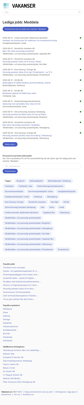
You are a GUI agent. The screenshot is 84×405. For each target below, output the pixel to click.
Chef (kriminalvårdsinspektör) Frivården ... (20, 296)
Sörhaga (6, 319)
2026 (19, 392)
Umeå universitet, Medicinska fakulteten (21, 212)
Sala (42, 207)
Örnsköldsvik (63, 249)
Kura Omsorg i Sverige (14, 202)
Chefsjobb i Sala (25, 186)
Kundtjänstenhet (9, 330)
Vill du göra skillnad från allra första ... (19, 299)
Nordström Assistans (37, 202)
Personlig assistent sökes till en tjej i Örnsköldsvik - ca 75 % (27, 72)
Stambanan (7, 340)
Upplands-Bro (49, 212)
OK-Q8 (66, 202)
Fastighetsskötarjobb (66, 191)
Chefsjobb (9, 186)
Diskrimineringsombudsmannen (50, 186)
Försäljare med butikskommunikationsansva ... (22, 281)
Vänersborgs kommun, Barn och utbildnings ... (22, 350)
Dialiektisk (7, 323)
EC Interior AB (9, 371)
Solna (51, 207)
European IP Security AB (13, 357)
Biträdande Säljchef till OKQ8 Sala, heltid (19, 93)
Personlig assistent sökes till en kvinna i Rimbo (22, 61)
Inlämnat (6, 316)
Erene (5, 312)
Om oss (17, 394)
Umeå (61, 207)
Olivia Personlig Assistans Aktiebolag (20, 207)
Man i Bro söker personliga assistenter (18, 51)
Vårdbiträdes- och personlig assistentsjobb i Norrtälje (27, 234)
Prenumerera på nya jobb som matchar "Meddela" (25, 29)
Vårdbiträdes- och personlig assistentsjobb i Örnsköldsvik (29, 249)
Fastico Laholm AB (10, 364)
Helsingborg (52, 197)
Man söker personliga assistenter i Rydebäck (21, 125)
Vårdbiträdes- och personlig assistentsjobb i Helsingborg (28, 228)
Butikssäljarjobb (36, 181)
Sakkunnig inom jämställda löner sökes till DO (21, 104)
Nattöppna (7, 309)
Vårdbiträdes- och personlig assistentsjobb (23, 218)
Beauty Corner (9, 368)
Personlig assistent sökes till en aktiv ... (19, 289)
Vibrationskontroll (10, 326)
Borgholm (21, 181)
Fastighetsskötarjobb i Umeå (17, 197)
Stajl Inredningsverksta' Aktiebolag (17, 361)
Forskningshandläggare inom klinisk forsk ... (21, 274)
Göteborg (38, 197)
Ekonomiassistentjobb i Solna (40, 191)
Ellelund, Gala (8, 354)
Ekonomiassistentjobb (14, 191)
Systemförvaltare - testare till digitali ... (19, 278)
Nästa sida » (10, 144)
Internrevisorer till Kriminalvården (16, 292)
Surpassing (7, 337)
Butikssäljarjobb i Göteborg (59, 181)
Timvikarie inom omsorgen (14, 267)
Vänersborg (64, 212)
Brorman (6, 333)
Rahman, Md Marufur (11, 378)
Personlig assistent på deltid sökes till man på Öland (24, 114)
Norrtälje (54, 202)
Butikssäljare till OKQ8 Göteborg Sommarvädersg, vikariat (27, 83)
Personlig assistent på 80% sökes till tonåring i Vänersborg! (27, 135)
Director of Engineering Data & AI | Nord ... (20, 285)
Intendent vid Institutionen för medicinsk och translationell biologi (30, 40)
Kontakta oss (28, 394)
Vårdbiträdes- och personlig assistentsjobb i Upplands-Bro (29, 239)
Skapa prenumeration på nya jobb (38, 392)
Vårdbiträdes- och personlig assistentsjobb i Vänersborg (28, 244)
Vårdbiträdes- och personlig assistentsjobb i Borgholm (27, 223)
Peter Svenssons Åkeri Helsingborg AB (19, 382)
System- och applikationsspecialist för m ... (21, 271)
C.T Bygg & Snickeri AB (12, 375)
